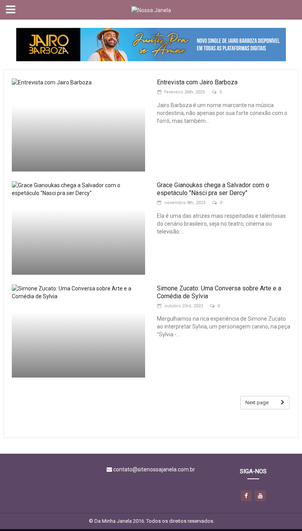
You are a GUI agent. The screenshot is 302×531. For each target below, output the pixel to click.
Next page (257, 402)
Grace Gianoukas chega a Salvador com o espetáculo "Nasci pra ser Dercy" (213, 189)
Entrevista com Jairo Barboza (197, 82)
